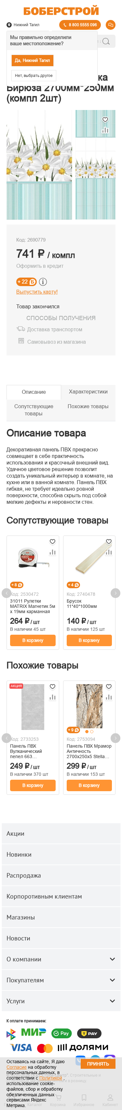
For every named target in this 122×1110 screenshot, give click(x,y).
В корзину (32, 640)
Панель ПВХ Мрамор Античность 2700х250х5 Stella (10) (89, 751)
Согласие (17, 1067)
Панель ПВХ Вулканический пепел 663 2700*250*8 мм (26, 751)
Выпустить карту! (37, 292)
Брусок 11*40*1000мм (82, 603)
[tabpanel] (89, 706)
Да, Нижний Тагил (32, 60)
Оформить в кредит (39, 266)
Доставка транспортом (54, 329)
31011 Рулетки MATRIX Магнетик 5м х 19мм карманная (32, 606)
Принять (98, 1063)
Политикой (50, 1078)
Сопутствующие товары (33, 410)
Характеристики (88, 391)
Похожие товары (88, 406)
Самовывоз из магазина (56, 342)
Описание (34, 392)
